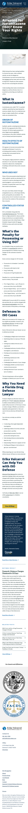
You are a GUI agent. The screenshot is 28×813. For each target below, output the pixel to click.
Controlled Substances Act (9, 214)
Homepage (4, 10)
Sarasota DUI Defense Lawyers (10, 786)
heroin (19, 222)
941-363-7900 (6, 736)
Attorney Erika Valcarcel (8, 474)
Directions (5, 749)
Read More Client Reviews (9, 560)
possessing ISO (13, 248)
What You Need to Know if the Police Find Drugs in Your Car (12, 638)
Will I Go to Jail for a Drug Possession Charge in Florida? (12, 629)
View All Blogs (9, 506)
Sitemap (4, 791)
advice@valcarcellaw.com (9, 738)
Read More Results (7, 615)
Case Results (5, 777)
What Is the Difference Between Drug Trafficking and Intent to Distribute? (12, 643)
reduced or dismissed (19, 400)
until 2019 (16, 132)
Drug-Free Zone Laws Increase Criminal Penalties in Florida (12, 648)
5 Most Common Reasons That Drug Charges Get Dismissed (12, 633)
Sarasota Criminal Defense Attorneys (12, 784)
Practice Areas (6, 775)
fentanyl (7, 79)
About (4, 773)
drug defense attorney (8, 323)
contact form (9, 495)
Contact (4, 782)
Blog (9, 10)
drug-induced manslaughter (9, 304)
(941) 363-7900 (13, 493)
